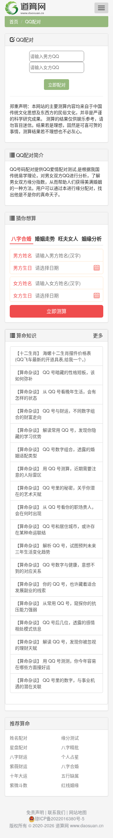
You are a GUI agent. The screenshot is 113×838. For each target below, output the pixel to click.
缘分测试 (70, 738)
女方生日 (22, 295)
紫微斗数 (18, 785)
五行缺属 (70, 775)
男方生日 (22, 267)
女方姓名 (22, 283)
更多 (98, 335)
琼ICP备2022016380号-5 (59, 818)
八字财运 (18, 756)
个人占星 (70, 756)
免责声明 (35, 812)
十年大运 (18, 775)
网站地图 (78, 812)
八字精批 (70, 747)
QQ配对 (33, 21)
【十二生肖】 (53, 356)
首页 (13, 21)
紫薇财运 (18, 766)
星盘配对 (18, 747)
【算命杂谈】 (55, 375)
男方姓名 (22, 255)
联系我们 (56, 812)
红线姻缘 (70, 785)
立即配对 (57, 84)
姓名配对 (18, 738)
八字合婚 (70, 766)
